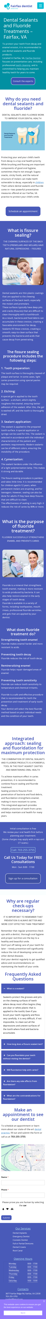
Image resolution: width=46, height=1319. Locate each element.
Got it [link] (23, 1313)
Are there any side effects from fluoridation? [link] (20, 1083)
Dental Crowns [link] (19, 1247)
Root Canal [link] (17, 1250)
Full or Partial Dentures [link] (23, 1243)
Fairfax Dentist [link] (33, 58)
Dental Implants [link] (20, 1233)
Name (5, 1177)
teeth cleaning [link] (23, 65)
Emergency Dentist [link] (21, 1236)
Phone (5, 1190)
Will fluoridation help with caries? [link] (22, 1069)
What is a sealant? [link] (15, 988)
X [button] (44, 1301)
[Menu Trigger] (40, 5)
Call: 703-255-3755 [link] (23, 850)
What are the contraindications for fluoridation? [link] (21, 1097)
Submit (6, 1217)
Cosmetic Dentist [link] (20, 1240)
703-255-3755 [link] (12, 1296)
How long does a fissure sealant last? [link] (25, 1044)
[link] (18, 5)
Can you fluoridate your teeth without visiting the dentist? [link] (19, 1057)
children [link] (39, 182)
